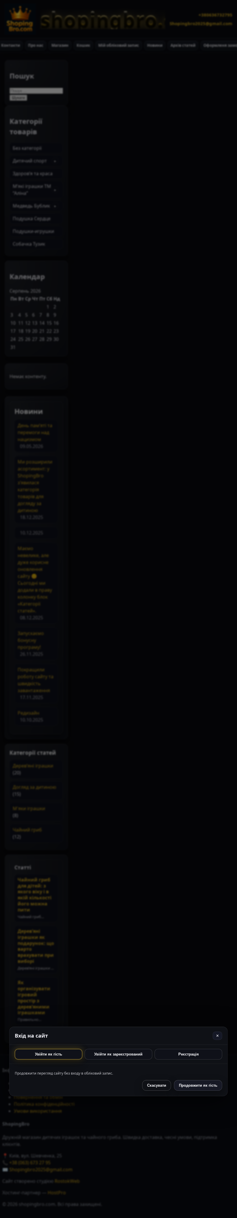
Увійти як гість (48, 1054)
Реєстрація (188, 1054)
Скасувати (156, 1085)
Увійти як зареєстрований (118, 1054)
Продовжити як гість (198, 1085)
